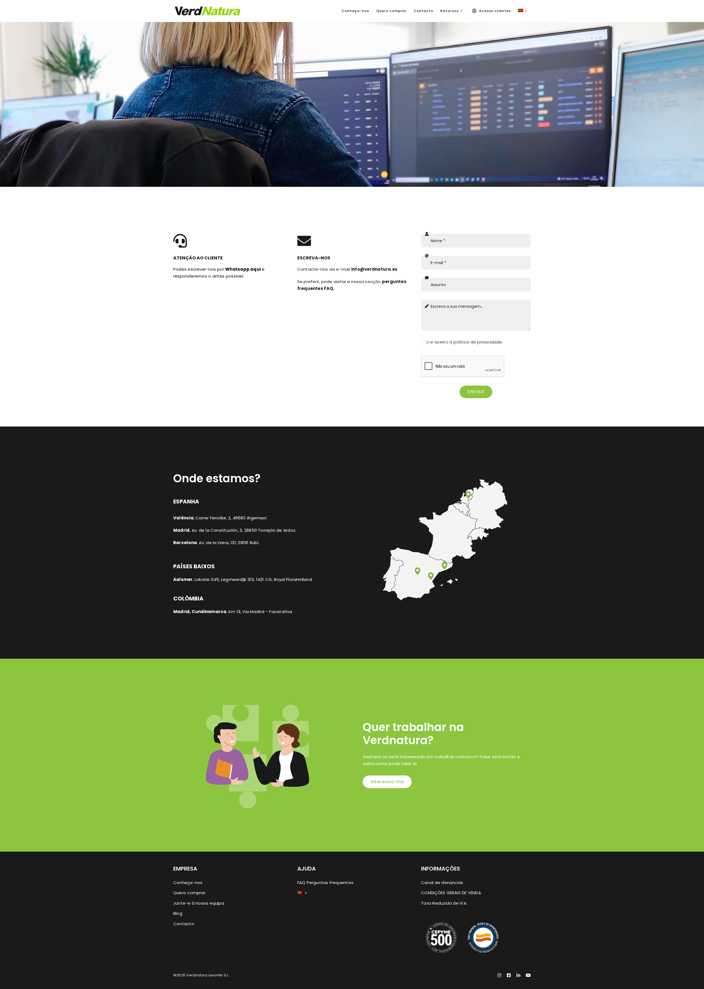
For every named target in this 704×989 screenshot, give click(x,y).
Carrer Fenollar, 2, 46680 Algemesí (231, 518)
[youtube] (528, 975)
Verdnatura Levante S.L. (207, 975)
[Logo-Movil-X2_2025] (207, 8)
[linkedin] (518, 975)
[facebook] (509, 975)
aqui (243, 269)
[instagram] (499, 975)
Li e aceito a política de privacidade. (465, 342)
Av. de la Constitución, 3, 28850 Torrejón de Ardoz (243, 530)
